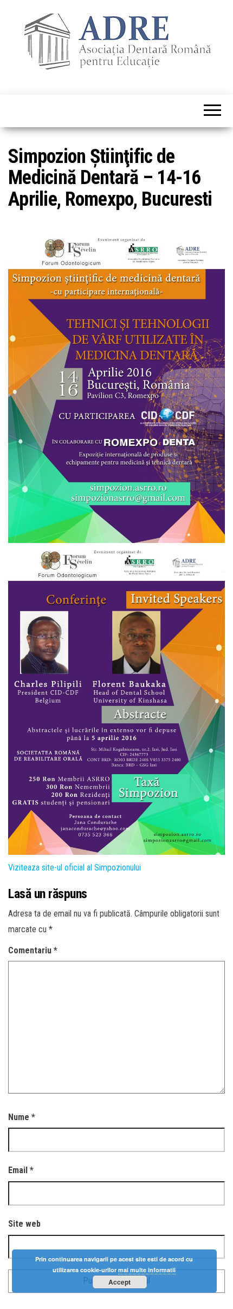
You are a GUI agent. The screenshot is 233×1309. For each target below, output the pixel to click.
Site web (24, 1224)
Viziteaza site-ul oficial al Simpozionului (74, 867)
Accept (119, 1282)
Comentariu (32, 950)
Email (21, 1170)
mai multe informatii (147, 1270)
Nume (21, 1117)
